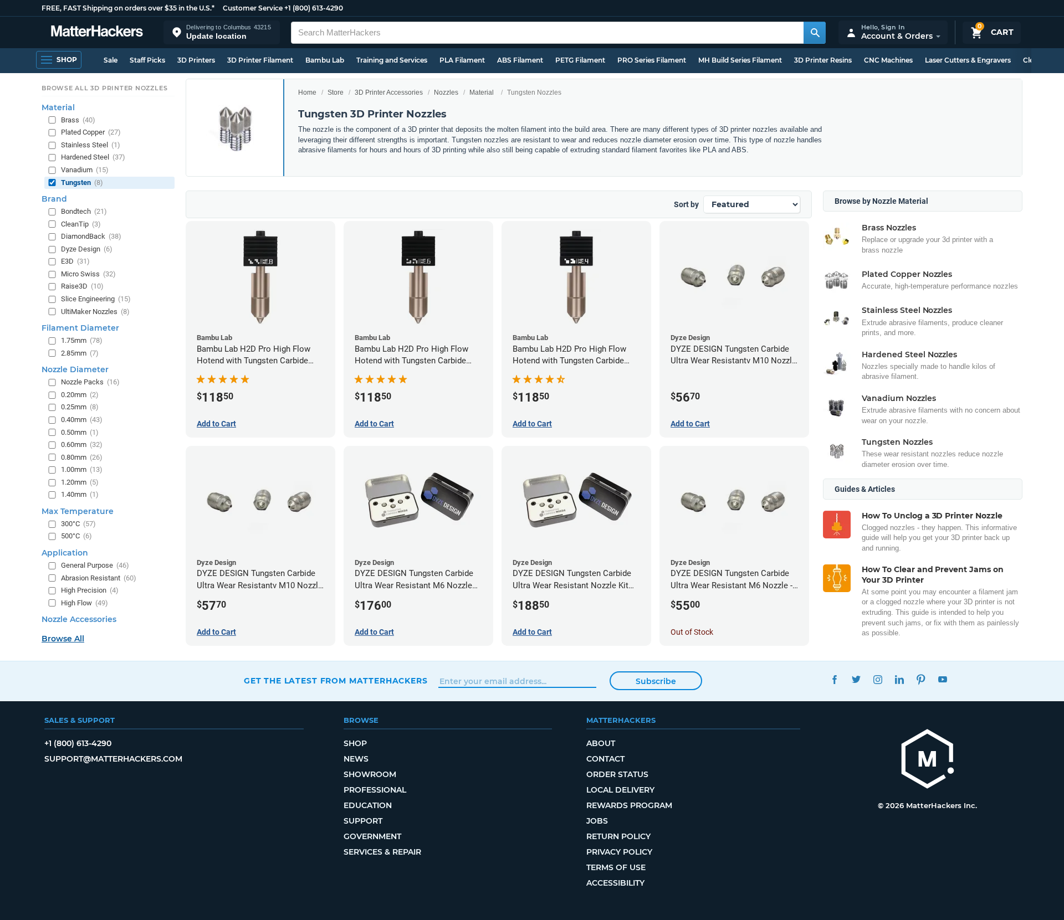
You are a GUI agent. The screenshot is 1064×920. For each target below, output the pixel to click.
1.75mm (82, 340)
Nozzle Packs (90, 382)
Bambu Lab (324, 60)
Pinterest (920, 679)
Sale (110, 60)
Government (372, 836)
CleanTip (81, 224)
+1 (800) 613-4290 (313, 8)
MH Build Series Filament (740, 60)
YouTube (942, 679)
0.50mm (80, 432)
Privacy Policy (619, 852)
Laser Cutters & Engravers (968, 60)
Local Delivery (620, 790)
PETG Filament (580, 60)
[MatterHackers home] (97, 32)
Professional (375, 790)
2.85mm (80, 353)
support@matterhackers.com (113, 759)
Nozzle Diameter (75, 369)
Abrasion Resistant (98, 578)
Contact (605, 759)
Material (481, 92)
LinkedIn (899, 679)
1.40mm (80, 494)
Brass (78, 120)
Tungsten (82, 182)
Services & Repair (382, 852)
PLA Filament (462, 60)
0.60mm (82, 444)
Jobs (597, 821)
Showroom (370, 774)
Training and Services (391, 60)
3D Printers (196, 60)
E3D (75, 261)
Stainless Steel (90, 145)
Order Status (617, 774)
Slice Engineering (96, 299)
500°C (76, 536)
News (356, 759)
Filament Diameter (80, 328)
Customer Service (253, 8)
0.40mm (82, 419)
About (600, 743)
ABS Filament (520, 60)
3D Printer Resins (823, 60)
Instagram (877, 679)
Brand (54, 199)
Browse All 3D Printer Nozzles (104, 88)
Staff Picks (147, 60)
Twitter (856, 679)
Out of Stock (692, 632)
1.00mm (82, 469)
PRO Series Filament (651, 60)
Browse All (63, 639)
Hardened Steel (93, 157)
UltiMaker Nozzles (95, 311)
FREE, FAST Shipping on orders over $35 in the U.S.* (128, 8)
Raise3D (82, 286)
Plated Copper (91, 132)
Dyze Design (86, 249)
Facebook (834, 679)
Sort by (686, 204)
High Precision (90, 590)
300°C (78, 524)
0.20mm (80, 394)
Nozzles (446, 92)
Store (336, 92)
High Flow (84, 603)
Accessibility (615, 883)
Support (363, 821)
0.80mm (82, 457)
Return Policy (618, 836)
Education (368, 805)
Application (65, 553)
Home (307, 92)
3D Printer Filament (260, 60)
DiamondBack (91, 236)
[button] (221, 32)
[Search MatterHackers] (815, 33)
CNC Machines (888, 60)
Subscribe (656, 681)
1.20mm (80, 482)
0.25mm (80, 407)
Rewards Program (629, 805)
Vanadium (85, 170)
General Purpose (95, 565)
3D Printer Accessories (389, 92)
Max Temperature (78, 511)
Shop (355, 743)
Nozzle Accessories (79, 619)
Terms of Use (616, 867)
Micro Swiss (88, 274)
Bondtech (84, 211)
